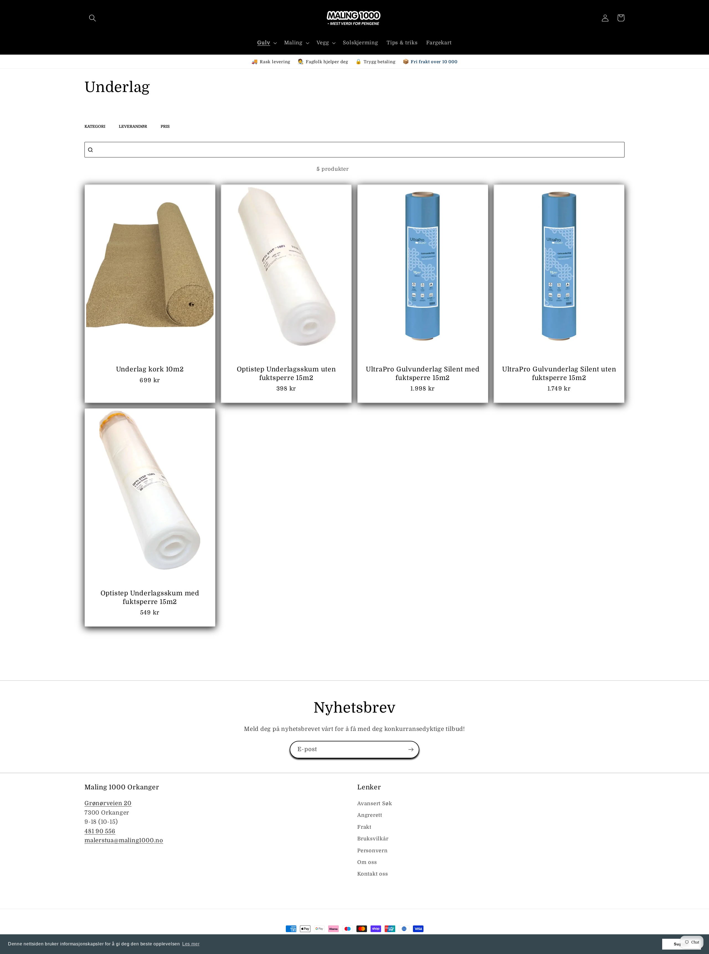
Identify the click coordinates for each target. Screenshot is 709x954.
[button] (92, 18)
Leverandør (133, 126)
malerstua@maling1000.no (123, 840)
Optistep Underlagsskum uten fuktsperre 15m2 (286, 373)
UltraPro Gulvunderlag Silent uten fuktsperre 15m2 (559, 373)
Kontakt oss (372, 874)
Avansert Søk (374, 803)
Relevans (581, 168)
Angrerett (369, 815)
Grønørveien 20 (108, 803)
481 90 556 (99, 831)
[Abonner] (411, 749)
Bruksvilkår (373, 838)
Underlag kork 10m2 (150, 369)
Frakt (364, 827)
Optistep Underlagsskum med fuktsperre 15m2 (150, 597)
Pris (165, 126)
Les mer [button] (190, 944)
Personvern (372, 850)
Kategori (94, 126)
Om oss (367, 862)
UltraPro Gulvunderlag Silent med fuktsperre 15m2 (423, 373)
